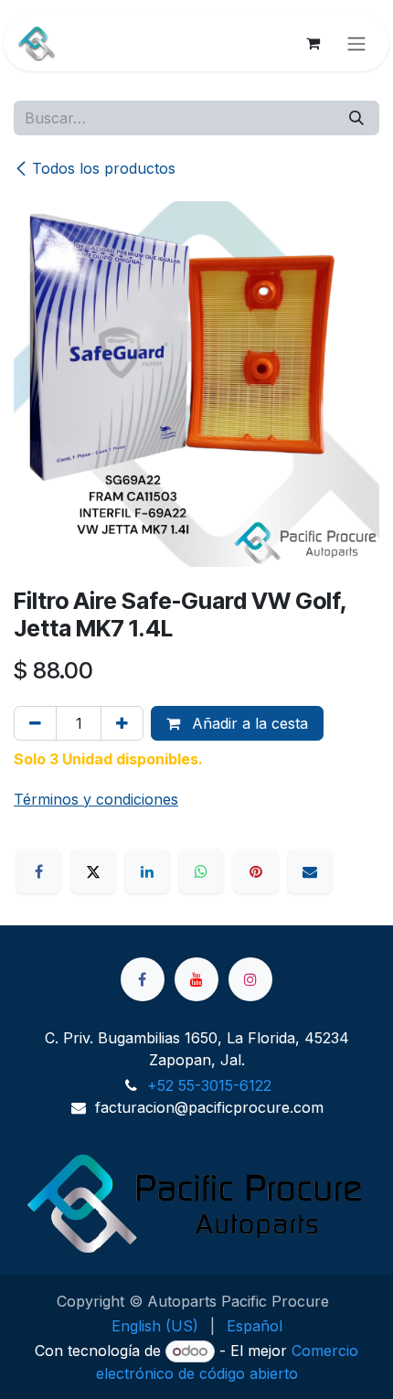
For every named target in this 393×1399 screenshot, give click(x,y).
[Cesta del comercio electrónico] (312, 43)
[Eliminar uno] (35, 723)
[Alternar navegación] (356, 43)
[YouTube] (196, 979)
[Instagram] (250, 979)
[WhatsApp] (201, 871)
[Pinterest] (256, 871)
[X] (93, 871)
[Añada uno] (122, 723)
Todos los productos (103, 168)
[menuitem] (155, 1326)
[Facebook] (38, 871)
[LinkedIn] (147, 871)
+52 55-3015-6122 (209, 1085)
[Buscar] (356, 118)
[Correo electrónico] (310, 871)
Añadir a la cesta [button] (247, 723)
